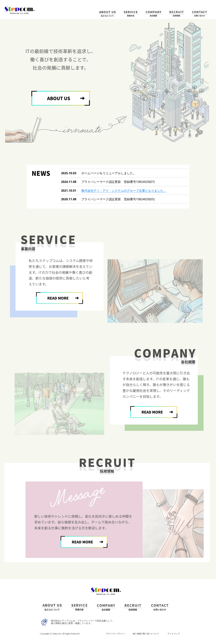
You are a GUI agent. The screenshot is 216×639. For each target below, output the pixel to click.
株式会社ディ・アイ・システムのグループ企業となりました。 (123, 190)
